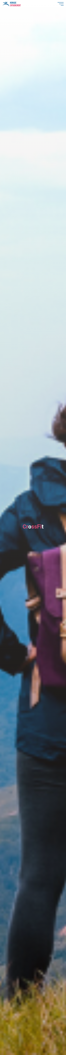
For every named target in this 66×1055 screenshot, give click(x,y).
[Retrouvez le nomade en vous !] (11, 3)
